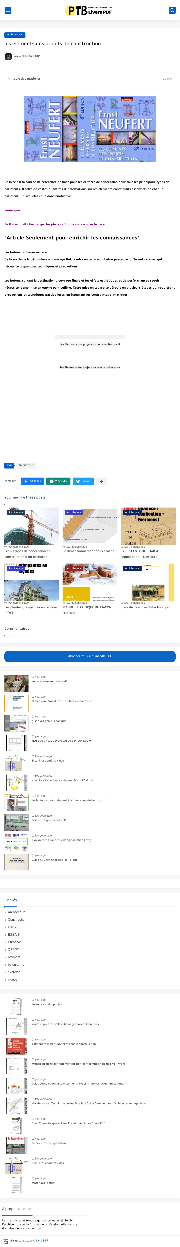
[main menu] (8, 10)
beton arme (16, 964)
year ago (40, 676)
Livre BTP (42, 1241)
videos (12, 979)
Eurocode (15, 942)
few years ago (43, 756)
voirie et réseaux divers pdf (49, 681)
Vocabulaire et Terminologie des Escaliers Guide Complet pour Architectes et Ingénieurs (89, 1103)
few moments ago (18, 546)
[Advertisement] (90, 332)
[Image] (16, 683)
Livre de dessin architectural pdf (146, 608)
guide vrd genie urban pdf (49, 721)
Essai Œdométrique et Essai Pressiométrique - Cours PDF (68, 1123)
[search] (172, 10)
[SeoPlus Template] (6, 1241)
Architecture (15, 35)
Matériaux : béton (43, 1183)
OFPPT (13, 949)
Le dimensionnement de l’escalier (88, 551)
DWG (12, 927)
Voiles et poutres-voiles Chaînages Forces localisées (65, 1024)
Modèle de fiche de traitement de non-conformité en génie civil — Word (79, 1064)
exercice (14, 972)
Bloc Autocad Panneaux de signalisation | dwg (61, 840)
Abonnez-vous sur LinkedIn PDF (90, 656)
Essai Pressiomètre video (48, 761)
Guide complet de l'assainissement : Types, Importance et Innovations (77, 1084)
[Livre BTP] (90, 10)
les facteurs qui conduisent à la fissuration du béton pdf (68, 800)
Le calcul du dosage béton (49, 1143)
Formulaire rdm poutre (47, 1004)
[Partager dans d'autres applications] (101, 481)
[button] (32, 481)
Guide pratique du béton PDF (50, 820)
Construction (17, 919)
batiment (14, 957)
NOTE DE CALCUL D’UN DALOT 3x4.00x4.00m (61, 741)
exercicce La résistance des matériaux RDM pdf (62, 780)
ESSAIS (14, 934)
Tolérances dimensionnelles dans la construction (64, 1044)
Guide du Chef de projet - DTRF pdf (54, 860)
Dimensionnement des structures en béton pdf (63, 701)
